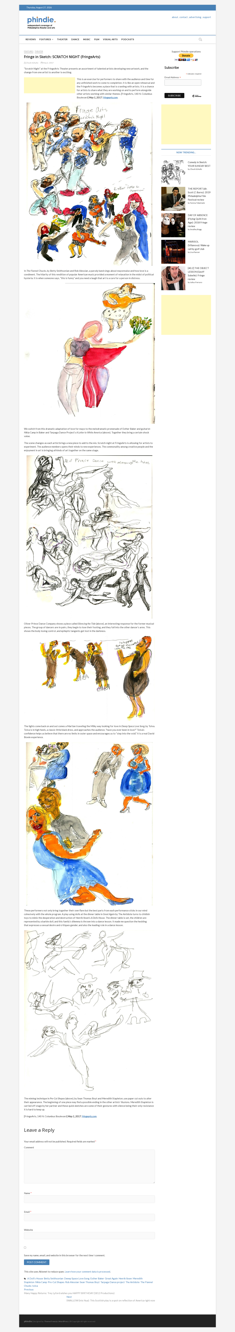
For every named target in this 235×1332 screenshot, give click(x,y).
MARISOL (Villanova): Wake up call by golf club (198, 245)
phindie (28, 1321)
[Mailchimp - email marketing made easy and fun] (196, 98)
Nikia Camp (41, 1282)
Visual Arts (110, 39)
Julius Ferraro (196, 282)
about (175, 17)
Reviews (31, 39)
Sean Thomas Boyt (90, 1282)
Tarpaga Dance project (112, 1282)
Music (86, 39)
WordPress (64, 1321)
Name (28, 1193)
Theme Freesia (50, 1321)
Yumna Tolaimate (197, 203)
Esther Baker (97, 1278)
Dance (75, 39)
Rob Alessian (72, 1282)
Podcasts (127, 39)
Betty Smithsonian (53, 1278)
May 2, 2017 (48, 63)
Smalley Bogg (195, 229)
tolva (35, 1285)
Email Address (172, 77)
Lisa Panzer (195, 252)
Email (27, 1211)
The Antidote (132, 1282)
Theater (62, 39)
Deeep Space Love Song (77, 1278)
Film (96, 39)
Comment (29, 1147)
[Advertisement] (49, 85)
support (207, 17)
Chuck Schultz (32, 63)
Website (28, 1229)
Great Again (111, 1278)
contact (184, 17)
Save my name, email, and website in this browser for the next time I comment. (64, 1255)
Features (45, 39)
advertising (195, 17)
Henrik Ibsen (125, 1278)
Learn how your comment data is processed (87, 1271)
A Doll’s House (35, 1278)
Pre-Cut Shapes (56, 1282)
